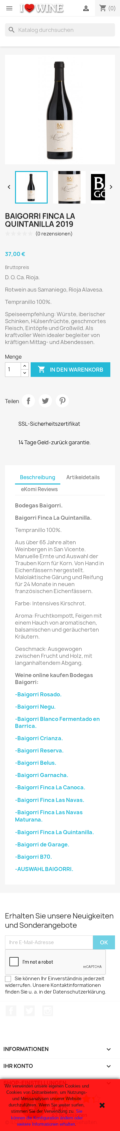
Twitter (29, 1010)
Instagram (47, 1010)
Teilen (28, 400)
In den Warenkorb (70, 369)
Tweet (45, 400)
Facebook (11, 1010)
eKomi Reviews (39, 489)
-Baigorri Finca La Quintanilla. (54, 832)
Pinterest (62, 400)
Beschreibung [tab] (37, 477)
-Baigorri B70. (33, 856)
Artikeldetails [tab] (83, 477)
